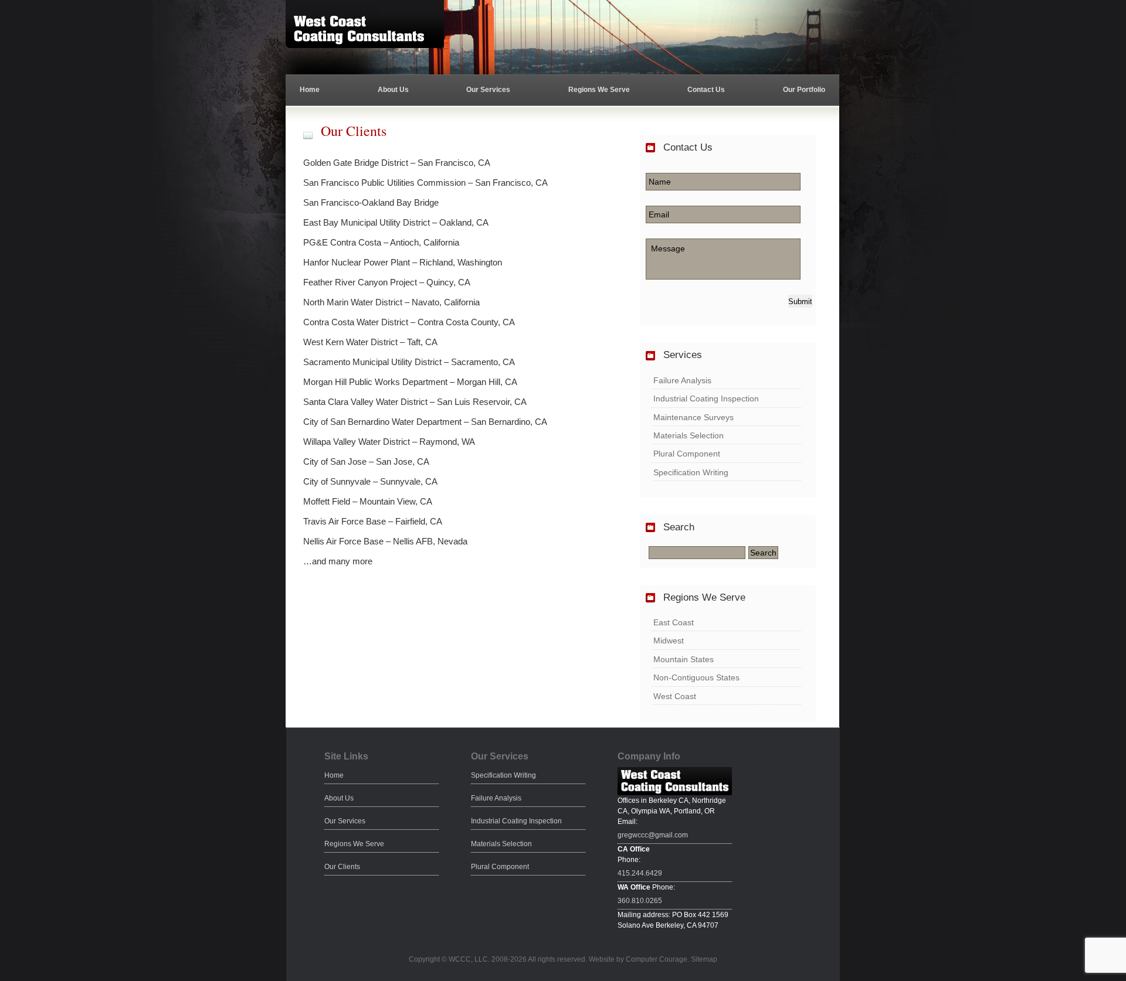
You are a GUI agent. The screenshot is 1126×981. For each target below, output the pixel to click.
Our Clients (342, 867)
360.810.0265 (640, 901)
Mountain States (683, 659)
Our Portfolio (804, 90)
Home (310, 90)
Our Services (488, 90)
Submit (800, 301)
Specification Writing (690, 472)
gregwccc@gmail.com (653, 835)
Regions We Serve (599, 90)
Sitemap (704, 959)
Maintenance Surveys (693, 417)
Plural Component (686, 453)
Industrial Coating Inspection (706, 398)
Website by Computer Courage (638, 959)
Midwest (668, 640)
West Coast (674, 696)
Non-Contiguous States (696, 677)
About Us (393, 90)
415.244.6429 (640, 873)
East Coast (673, 622)
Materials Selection (688, 435)
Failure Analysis (682, 380)
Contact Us (706, 90)
